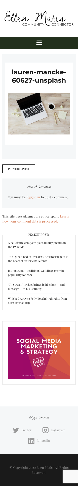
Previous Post (18, 169)
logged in (33, 197)
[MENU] (39, 43)
